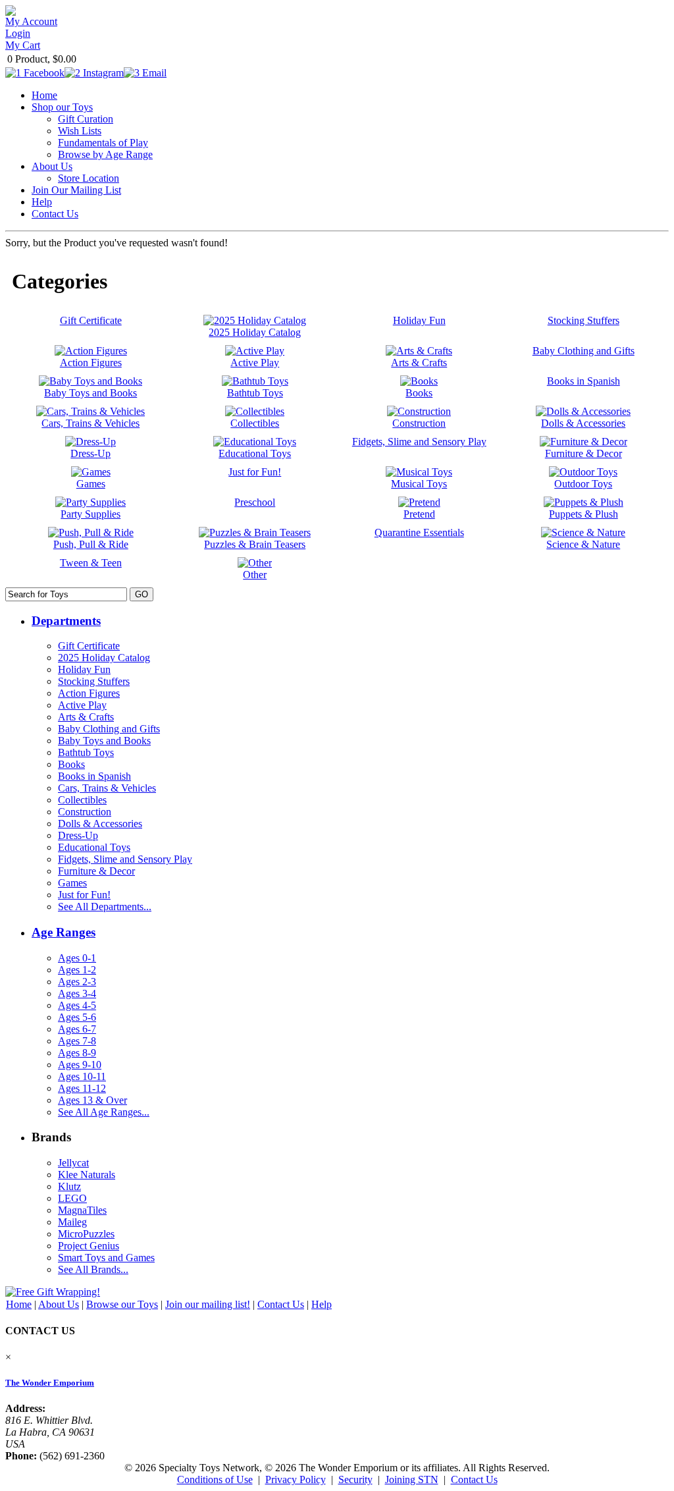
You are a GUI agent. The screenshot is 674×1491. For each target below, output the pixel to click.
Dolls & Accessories (100, 823)
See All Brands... (93, 1269)
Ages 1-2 (77, 969)
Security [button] (355, 1479)
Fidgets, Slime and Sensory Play (125, 859)
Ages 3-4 (77, 993)
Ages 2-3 (77, 981)
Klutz (69, 1186)
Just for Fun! (84, 894)
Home (44, 95)
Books (71, 764)
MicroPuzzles (86, 1233)
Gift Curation (85, 118)
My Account (31, 21)
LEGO (72, 1198)
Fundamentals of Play (103, 142)
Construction (84, 811)
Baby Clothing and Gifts (109, 728)
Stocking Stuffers (94, 681)
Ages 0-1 (77, 957)
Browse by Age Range (105, 154)
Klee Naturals (86, 1174)
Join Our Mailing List (76, 190)
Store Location (88, 178)
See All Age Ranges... (103, 1112)
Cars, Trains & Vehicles (107, 788)
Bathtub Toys (86, 752)
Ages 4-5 (77, 1005)
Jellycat (73, 1162)
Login (17, 33)
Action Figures (89, 693)
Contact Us (55, 213)
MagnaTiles (82, 1210)
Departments (66, 621)
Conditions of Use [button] (215, 1479)
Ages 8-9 (77, 1052)
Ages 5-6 (77, 1017)
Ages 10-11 (82, 1076)
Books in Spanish (94, 776)
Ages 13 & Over (92, 1100)
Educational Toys (94, 847)
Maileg (72, 1222)
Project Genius (88, 1245)
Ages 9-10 (79, 1064)
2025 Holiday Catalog (104, 657)
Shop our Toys (62, 107)
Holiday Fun (84, 669)
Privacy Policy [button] (295, 1479)
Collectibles (82, 799)
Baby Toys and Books (104, 740)
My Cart (22, 45)
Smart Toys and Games (106, 1257)
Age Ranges (63, 932)
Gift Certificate (89, 645)
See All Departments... (104, 906)
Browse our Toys (122, 1304)
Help (42, 201)
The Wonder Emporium (49, 1383)
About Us (52, 166)
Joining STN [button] (411, 1479)
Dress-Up (78, 835)
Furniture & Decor (96, 871)
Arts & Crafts (86, 716)
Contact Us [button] (474, 1479)
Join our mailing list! (207, 1304)
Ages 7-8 (77, 1040)
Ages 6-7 (77, 1029)
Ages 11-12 (82, 1088)
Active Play (82, 705)
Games (72, 882)
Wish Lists (79, 130)
